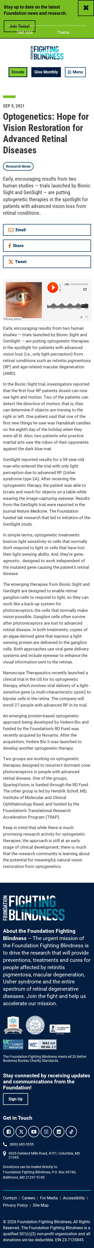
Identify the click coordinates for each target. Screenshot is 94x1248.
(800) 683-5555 (22, 1144)
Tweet (21, 261)
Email (21, 230)
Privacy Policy (15, 1205)
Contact (10, 1198)
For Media (49, 1198)
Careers (28, 1198)
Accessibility (74, 1198)
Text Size (24, 32)
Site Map (41, 1205)
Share (20, 246)
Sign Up (16, 1099)
